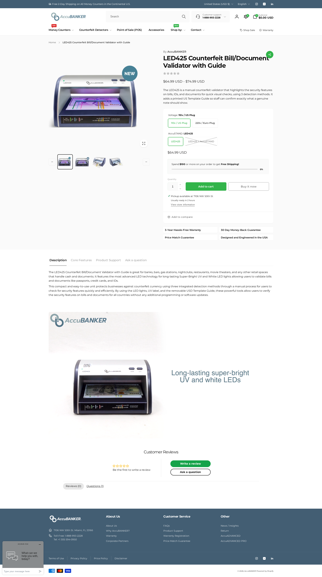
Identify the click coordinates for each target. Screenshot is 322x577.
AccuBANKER (174, 51)
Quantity (172, 179)
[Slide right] (146, 161)
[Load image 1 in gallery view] (65, 162)
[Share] (269, 54)
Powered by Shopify (265, 571)
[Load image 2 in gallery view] (82, 161)
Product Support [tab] (108, 260)
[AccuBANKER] (65, 522)
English (242, 4)
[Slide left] (52, 161)
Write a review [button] (190, 463)
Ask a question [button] (190, 472)
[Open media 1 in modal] (99, 99)
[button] (263, 16)
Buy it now (248, 186)
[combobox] (148, 16)
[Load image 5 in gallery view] (116, 161)
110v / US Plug (179, 122)
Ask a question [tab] (136, 260)
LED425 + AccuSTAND (201, 141)
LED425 (175, 141)
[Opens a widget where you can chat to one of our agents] (23, 558)
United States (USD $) (217, 4)
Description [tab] (58, 260)
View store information (183, 204)
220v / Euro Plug (205, 122)
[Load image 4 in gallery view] (99, 161)
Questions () (95, 486)
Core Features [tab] (81, 260)
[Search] (183, 16)
